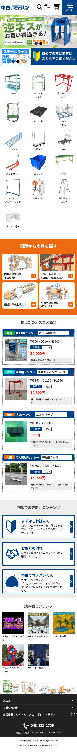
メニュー (8, 701)
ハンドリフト (13, 173)
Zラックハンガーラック (13, 200)
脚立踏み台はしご (64, 200)
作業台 (64, 173)
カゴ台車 (12, 121)
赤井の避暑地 (59, 636)
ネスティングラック (64, 95)
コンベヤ (12, 149)
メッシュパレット (64, 123)
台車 (64, 149)
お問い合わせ (11, 707)
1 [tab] (37, 43)
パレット (38, 121)
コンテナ (38, 173)
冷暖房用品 (38, 198)
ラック (13, 93)
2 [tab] (41, 43)
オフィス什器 (13, 226)
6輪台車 (39, 149)
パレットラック (38, 95)
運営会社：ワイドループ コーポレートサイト (29, 714)
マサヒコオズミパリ (38, 667)
